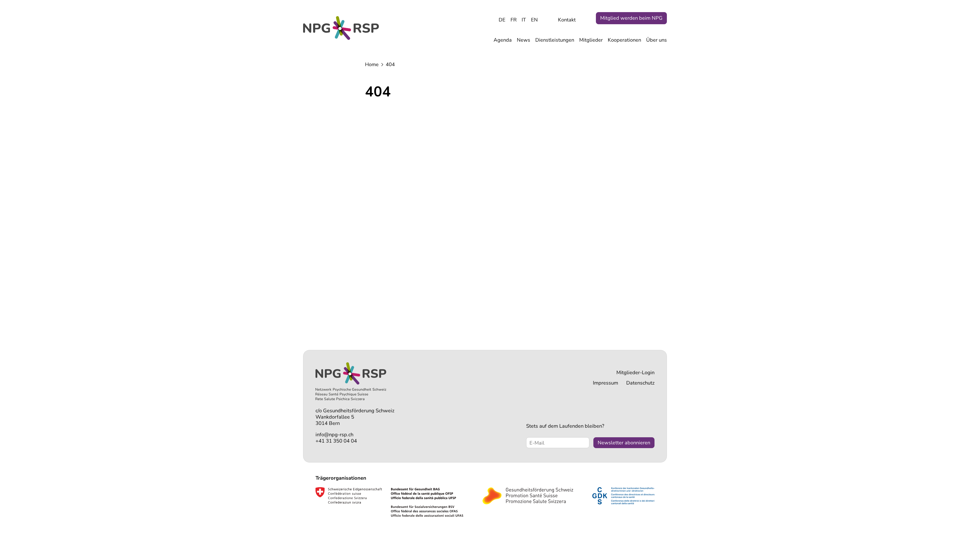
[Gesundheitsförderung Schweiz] (527, 495)
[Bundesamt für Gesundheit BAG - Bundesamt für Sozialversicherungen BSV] (389, 502)
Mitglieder (591, 40)
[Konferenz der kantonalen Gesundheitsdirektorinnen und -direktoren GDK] (623, 495)
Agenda (503, 40)
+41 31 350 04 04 (336, 441)
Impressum (605, 382)
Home (372, 64)
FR (514, 19)
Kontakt (567, 19)
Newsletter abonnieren (624, 442)
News (523, 40)
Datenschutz (640, 382)
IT (524, 19)
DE (502, 19)
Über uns (656, 40)
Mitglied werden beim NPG (631, 18)
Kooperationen (624, 40)
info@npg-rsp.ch (334, 434)
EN (534, 19)
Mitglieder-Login (635, 372)
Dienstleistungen (554, 40)
